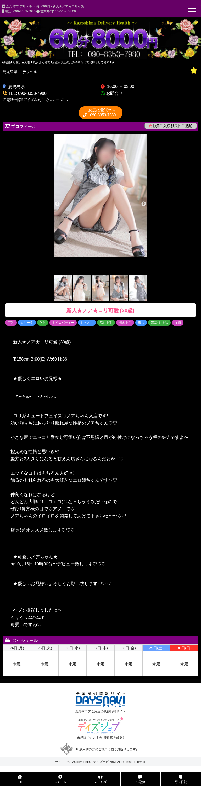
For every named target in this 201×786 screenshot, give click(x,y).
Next (143, 204)
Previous (57, 204)
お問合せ (114, 93)
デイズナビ (101, 761)
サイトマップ (64, 761)
